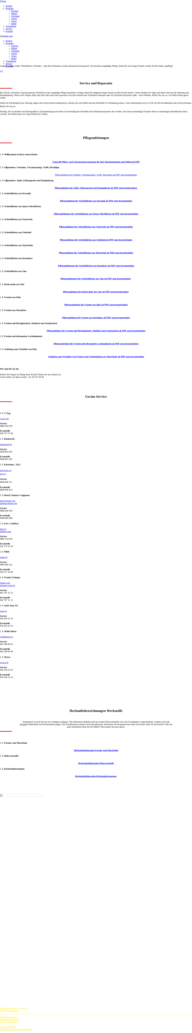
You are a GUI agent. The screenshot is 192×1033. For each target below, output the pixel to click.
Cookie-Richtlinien (8, 1022)
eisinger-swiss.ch (7, 585)
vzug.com (4, 419)
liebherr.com (5, 531)
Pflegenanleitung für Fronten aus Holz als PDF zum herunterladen (96, 305)
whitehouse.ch (6, 637)
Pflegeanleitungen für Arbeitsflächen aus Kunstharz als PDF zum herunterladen (96, 266)
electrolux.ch (5, 470)
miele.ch (3, 557)
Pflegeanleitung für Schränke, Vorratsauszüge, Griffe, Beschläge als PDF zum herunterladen (96, 175)
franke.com (5, 583)
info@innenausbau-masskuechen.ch (16, 1029)
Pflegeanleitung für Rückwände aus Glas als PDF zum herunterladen (96, 292)
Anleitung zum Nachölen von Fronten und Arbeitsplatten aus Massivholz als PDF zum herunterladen (96, 356)
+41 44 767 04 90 (8, 1027)
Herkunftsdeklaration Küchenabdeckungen (96, 776)
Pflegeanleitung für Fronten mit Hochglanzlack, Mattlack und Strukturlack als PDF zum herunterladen (96, 331)
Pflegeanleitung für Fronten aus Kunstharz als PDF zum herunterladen (96, 317)
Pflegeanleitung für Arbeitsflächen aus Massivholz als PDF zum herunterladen (96, 253)
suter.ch (3, 611)
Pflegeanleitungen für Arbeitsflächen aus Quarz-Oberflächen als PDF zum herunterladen (96, 214)
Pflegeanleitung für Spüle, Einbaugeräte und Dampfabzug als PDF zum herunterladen (96, 188)
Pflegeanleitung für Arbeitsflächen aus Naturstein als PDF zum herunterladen (96, 227)
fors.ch (3, 529)
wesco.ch (4, 662)
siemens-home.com (8, 503)
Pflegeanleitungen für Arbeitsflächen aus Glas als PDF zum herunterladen (95, 278)
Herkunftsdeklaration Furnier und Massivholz (96, 750)
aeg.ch (3, 474)
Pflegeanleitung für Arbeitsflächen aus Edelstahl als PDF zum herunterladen (96, 240)
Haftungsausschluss (8, 1017)
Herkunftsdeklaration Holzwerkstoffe (96, 763)
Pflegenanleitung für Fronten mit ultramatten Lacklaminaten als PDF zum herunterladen (96, 344)
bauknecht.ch (6, 444)
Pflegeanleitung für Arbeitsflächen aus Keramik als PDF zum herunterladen (96, 201)
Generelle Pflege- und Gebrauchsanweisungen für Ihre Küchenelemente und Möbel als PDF (96, 162)
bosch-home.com (7, 501)
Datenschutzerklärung (9, 1019)
